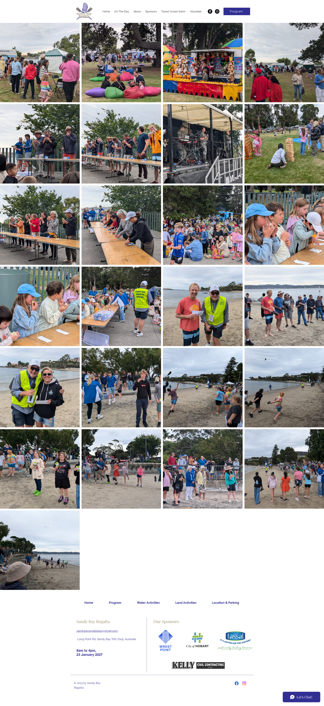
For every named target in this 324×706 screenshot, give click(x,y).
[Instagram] (217, 11)
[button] (121, 11)
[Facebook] (210, 11)
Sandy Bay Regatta (93, 621)
